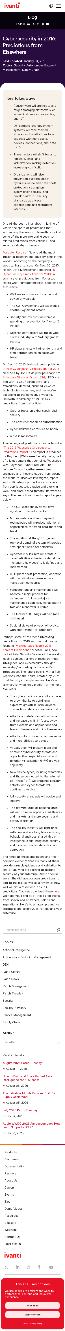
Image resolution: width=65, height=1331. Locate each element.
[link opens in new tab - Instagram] (29, 1268)
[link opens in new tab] (28, 24)
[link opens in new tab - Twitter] (6, 1267)
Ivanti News (11, 979)
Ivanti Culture (11, 972)
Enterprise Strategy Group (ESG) (24, 377)
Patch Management (16, 986)
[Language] (50, 6)
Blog (32, 17)
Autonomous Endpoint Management (27, 957)
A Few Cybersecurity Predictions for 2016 (31, 368)
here (56, 891)
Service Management (17, 1015)
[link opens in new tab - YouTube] (51, 1267)
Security (19, 65)
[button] (58, 6)
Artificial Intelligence (16, 950)
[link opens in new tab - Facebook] (39, 1268)
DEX (5, 964)
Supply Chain (30, 69)
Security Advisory (14, 1008)
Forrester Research (15, 252)
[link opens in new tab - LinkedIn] (18, 1268)
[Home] (12, 6)
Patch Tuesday (13, 993)
